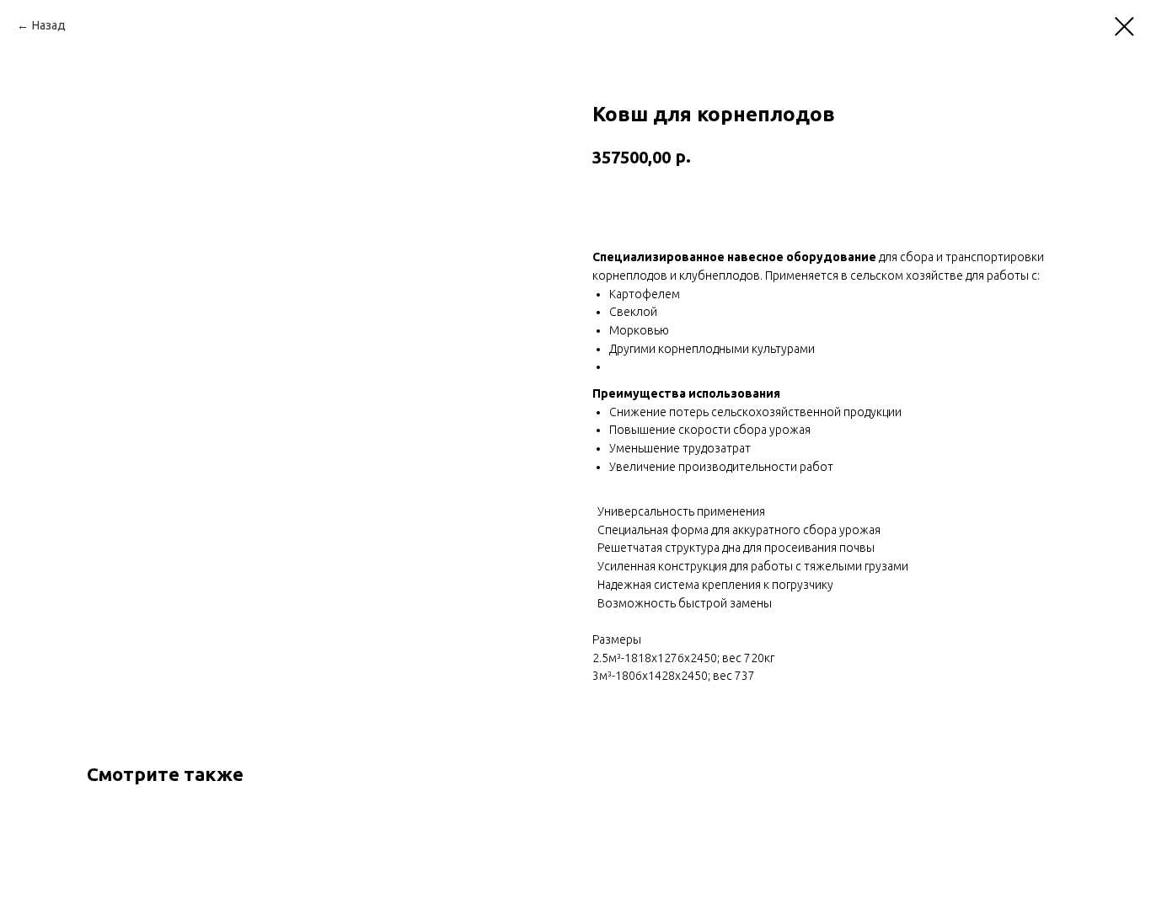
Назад (49, 25)
